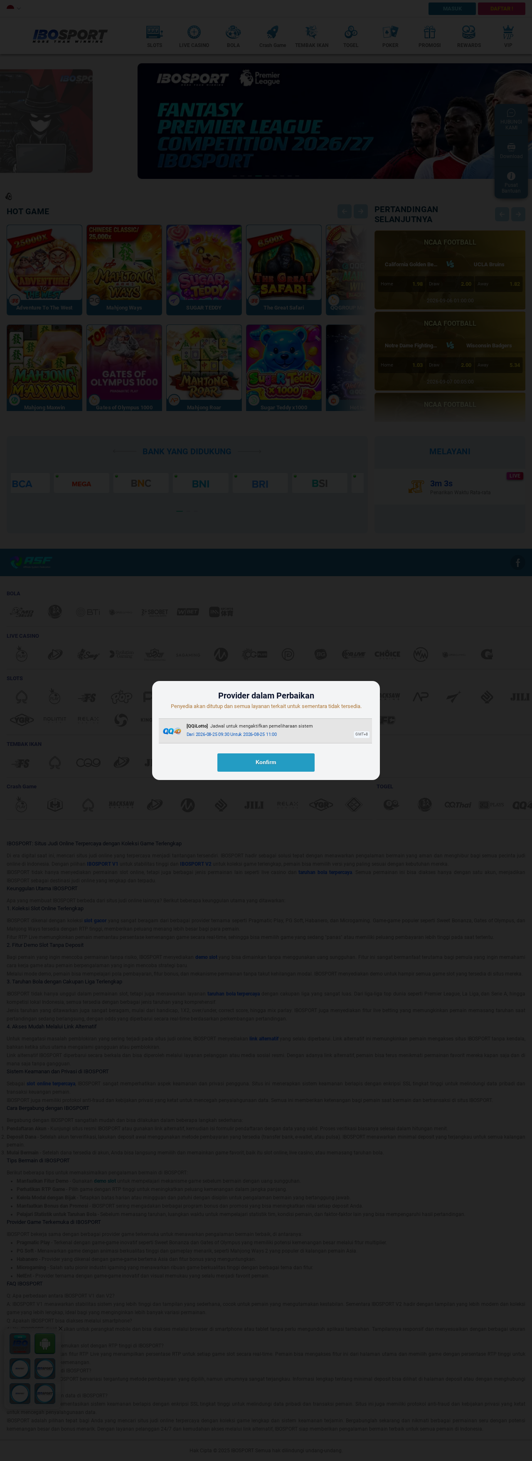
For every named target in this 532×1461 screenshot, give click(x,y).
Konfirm (266, 762)
